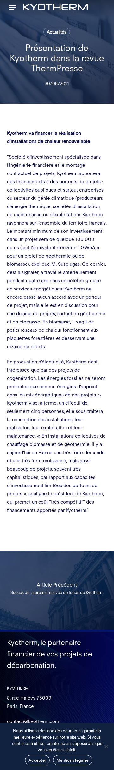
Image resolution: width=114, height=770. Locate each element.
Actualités (56, 32)
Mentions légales (72, 760)
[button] (12, 7)
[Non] (106, 746)
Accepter (37, 760)
